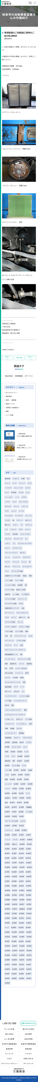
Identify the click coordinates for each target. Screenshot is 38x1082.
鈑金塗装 (9, 396)
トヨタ (7, 775)
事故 (25, 710)
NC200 (22, 677)
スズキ (7, 617)
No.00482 (7, 904)
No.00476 (7, 913)
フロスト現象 (9, 631)
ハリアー (7, 788)
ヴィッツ (16, 506)
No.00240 (7, 955)
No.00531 (21, 886)
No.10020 (22, 798)
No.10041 (17, 830)
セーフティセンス (10, 659)
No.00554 (28, 872)
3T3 (11, 636)
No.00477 (22, 904)
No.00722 (7, 862)
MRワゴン (7, 525)
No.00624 (29, 913)
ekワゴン (7, 566)
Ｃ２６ (24, 765)
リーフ (22, 687)
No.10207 (16, 770)
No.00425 (29, 890)
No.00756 (7, 937)
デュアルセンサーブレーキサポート (15, 714)
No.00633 (29, 867)
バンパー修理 (19, 580)
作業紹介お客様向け (8, 350)
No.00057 (14, 978)
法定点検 (15, 534)
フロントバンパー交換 (24, 659)
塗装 (6, 802)
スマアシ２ (8, 645)
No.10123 (7, 881)
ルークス (21, 511)
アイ (21, 525)
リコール (21, 663)
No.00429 (29, 937)
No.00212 (29, 955)
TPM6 (6, 728)
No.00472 (14, 909)
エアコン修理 (16, 765)
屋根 (6, 663)
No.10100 (14, 825)
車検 (26, 631)
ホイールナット (9, 640)
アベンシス (16, 562)
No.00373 (21, 950)
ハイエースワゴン (25, 534)
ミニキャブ (8, 488)
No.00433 (28, 923)
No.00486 (7, 900)
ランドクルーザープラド (25, 543)
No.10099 (20, 756)
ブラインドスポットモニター (13, 710)
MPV (14, 761)
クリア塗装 (8, 701)
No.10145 (14, 862)
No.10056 (7, 793)
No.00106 (21, 974)
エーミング (8, 784)
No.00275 (7, 969)
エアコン (7, 677)
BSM (12, 705)
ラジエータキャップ (22, 613)
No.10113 (21, 816)
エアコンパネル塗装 (17, 571)
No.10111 (29, 798)
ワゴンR (21, 492)
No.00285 (22, 955)
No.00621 (21, 858)
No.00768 (13, 492)
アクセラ (7, 534)
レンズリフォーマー (10, 733)
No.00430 (14, 932)
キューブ (7, 483)
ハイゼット (16, 478)
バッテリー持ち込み (21, 668)
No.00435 (28, 886)
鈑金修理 (7, 478)
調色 (30, 576)
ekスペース (28, 520)
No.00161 (7, 941)
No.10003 (29, 844)
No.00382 (7, 946)
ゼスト (7, 511)
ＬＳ (23, 691)
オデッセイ (8, 506)
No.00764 (28, 858)
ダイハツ (20, 622)
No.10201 (21, 788)
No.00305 (21, 923)
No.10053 (7, 849)
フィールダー (9, 497)
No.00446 (14, 918)
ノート (17, 497)
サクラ (16, 687)
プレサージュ (16, 566)
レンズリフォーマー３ (20, 701)
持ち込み (16, 691)
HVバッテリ (8, 691)
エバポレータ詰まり (10, 627)
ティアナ (7, 562)
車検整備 (28, 807)
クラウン (24, 497)
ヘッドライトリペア (10, 696)
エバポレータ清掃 (24, 627)
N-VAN (23, 478)
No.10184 (29, 904)
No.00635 (28, 853)
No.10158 (14, 858)
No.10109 (26, 802)
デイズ (29, 483)
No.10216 (27, 761)
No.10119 (14, 812)
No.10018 (7, 858)
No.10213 (27, 756)
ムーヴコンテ (19, 515)
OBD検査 (21, 733)
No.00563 (14, 867)
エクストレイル (18, 539)
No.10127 (19, 802)
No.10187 (14, 853)
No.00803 (28, 932)
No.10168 (26, 779)
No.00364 (14, 960)
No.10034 (14, 849)
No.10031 (28, 835)
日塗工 (25, 576)
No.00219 (14, 964)
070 (6, 668)
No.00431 (14, 923)
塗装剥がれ (13, 663)
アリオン (7, 520)
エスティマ (8, 539)
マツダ (7, 756)
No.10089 (12, 779)
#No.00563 (9, 376)
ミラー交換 (8, 770)
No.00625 (13, 927)
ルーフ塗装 (16, 594)
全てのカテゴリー (12, 392)
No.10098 (7, 835)
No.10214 (7, 974)
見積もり (14, 844)
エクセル (19, 728)
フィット (7, 557)
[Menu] (34, 3)
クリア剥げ (29, 812)
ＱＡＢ (30, 636)
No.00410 (14, 941)
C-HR (6, 636)
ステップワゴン (23, 502)
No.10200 (7, 742)
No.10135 (28, 918)
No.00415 (21, 895)
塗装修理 (14, 742)
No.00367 (14, 955)
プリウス (15, 839)
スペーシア (22, 483)
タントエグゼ (9, 515)
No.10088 (21, 807)
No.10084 (30, 784)
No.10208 (23, 770)
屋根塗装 (22, 909)
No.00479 (21, 969)
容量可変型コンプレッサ (12, 608)
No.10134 (15, 788)
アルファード (9, 830)
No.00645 (21, 849)
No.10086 (14, 886)
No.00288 (29, 950)
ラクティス (28, 525)
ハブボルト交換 (20, 640)
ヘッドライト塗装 (24, 696)
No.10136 (7, 872)
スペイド (27, 488)
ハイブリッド (19, 673)
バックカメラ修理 (10, 585)
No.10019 (29, 900)
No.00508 (7, 890)
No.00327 (14, 946)
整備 (6, 779)
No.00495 (28, 895)
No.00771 (12, 802)
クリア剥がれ (25, 594)
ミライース (25, 506)
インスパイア (16, 557)
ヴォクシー (17, 738)
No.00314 (21, 941)
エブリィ (13, 617)
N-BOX (6, 751)
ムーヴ (14, 483)
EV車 (24, 682)
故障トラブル (10, 404)
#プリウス (29, 376)
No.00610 (7, 923)
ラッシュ (23, 562)
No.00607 (14, 872)
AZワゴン (22, 552)
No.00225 (21, 964)
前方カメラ (19, 719)
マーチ (27, 492)
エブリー (7, 548)
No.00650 (22, 844)
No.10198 (7, 747)
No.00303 (21, 932)
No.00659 (7, 867)
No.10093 (7, 886)
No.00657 (24, 830)
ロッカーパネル (16, 747)
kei (30, 562)
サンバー (27, 529)
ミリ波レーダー (9, 719)
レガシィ (7, 543)
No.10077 (22, 839)
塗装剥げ (7, 798)
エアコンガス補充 (10, 599)
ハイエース (13, 529)
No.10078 (28, 788)
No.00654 (29, 839)
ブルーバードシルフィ (11, 552)
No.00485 (7, 895)
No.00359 (7, 909)
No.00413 (7, 932)
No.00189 (7, 960)
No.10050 (14, 895)
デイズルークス (17, 548)
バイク (28, 793)
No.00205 (14, 974)
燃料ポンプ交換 (20, 590)
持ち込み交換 (9, 673)
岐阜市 (22, 742)
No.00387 (14, 900)
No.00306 (22, 946)
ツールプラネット (21, 724)
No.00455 (14, 881)
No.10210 (7, 765)
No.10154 (16, 784)
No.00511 (21, 881)
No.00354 (28, 941)
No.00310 (14, 950)
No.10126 (7, 807)
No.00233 (21, 960)
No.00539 (22, 867)
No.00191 (7, 978)
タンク (7, 927)
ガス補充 (15, 677)
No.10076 (21, 825)
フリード (7, 839)
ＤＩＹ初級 (9, 415)
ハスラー (7, 502)
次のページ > (31, 358)
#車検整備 (19, 376)
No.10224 (20, 751)
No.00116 (28, 964)
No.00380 (7, 950)
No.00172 (7, 964)
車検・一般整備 (11, 400)
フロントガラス (27, 738)
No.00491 (22, 876)
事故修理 (7, 761)
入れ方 (21, 603)
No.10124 (21, 872)
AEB (21, 654)
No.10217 (13, 775)
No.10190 (28, 849)
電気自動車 (8, 687)
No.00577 (19, 761)
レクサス (28, 742)
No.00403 (22, 937)
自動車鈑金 (8, 738)
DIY (26, 585)
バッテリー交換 (9, 590)
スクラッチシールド (20, 636)
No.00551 (28, 881)
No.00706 (7, 816)
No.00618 (28, 927)
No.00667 (28, 862)
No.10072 (21, 918)
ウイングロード (27, 566)
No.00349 (29, 960)
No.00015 (7, 983)
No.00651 (14, 835)
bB (13, 520)
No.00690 (7, 825)
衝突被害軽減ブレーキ (11, 654)
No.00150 (7, 918)
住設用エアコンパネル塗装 (12, 576)
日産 (21, 645)
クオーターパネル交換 (11, 821)
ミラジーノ (20, 520)
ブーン (16, 645)
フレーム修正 (9, 580)
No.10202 (23, 784)
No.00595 (28, 876)
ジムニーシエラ (18, 488)
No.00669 (21, 978)
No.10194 (13, 751)
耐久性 (7, 705)
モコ (28, 478)
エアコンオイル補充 (10, 603)
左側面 (30, 770)
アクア (13, 756)
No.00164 (14, 969)
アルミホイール (9, 724)
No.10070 (14, 890)
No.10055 (28, 978)
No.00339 (21, 927)
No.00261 (29, 946)
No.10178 (27, 775)
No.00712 (7, 812)
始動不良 (7, 594)
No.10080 (21, 812)
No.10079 (14, 816)
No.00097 (28, 974)
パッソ (7, 571)
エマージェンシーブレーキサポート (15, 650)
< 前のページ (7, 358)
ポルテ (21, 529)
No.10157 (15, 798)
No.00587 (14, 937)
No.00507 (21, 890)
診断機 (12, 728)
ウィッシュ (28, 515)
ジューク (13, 511)
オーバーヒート (9, 613)
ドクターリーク (22, 599)
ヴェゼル (22, 821)
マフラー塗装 (19, 631)
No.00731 (7, 853)
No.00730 (21, 853)
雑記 (7, 411)
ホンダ (26, 751)
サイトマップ (29, 1063)
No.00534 (7, 876)
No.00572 (21, 862)
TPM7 (30, 724)
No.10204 (19, 779)
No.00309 (21, 913)
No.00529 (14, 876)
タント (14, 502)
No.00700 (14, 904)
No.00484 (22, 900)
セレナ (25, 747)
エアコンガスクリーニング (12, 682)
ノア (14, 543)
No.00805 (20, 585)
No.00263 (28, 969)
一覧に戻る (19, 357)
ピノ (26, 539)
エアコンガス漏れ (10, 622)
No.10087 (21, 835)
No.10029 (7, 844)
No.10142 (20, 775)
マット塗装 (28, 719)
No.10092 (14, 913)
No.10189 (14, 793)
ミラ (6, 529)
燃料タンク (22, 617)
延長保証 (29, 663)
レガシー (15, 525)
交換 (23, 608)
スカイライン (26, 557)
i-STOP (11, 668)
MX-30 (26, 673)
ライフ (7, 492)
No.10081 (29, 909)
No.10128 (21, 793)
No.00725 (14, 807)
